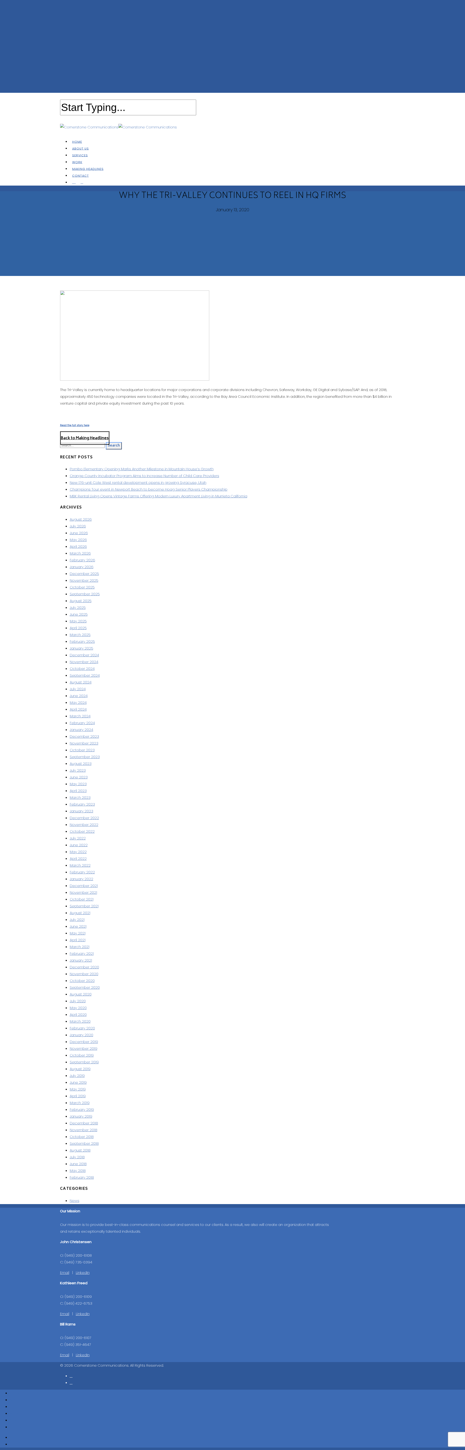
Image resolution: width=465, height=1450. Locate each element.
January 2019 (81, 1116)
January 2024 (81, 729)
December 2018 (84, 1123)
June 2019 (78, 1082)
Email (64, 1272)
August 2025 (81, 600)
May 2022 (78, 851)
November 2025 (84, 580)
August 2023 (81, 763)
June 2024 (79, 695)
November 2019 (83, 1048)
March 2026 (80, 553)
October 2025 (82, 587)
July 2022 (78, 838)
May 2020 (78, 1007)
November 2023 (84, 743)
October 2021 (81, 899)
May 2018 (78, 1170)
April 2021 (77, 939)
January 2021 (81, 960)
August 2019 (80, 1068)
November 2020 (84, 973)
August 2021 (80, 912)
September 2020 (85, 987)
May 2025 (78, 621)
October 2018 (82, 1136)
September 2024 (85, 675)
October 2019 (82, 1055)
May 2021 (77, 933)
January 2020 (81, 1034)
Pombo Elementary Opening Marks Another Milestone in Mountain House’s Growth (142, 468)
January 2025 (81, 648)
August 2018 (80, 1150)
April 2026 (78, 546)
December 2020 (84, 967)
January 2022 (81, 878)
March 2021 (79, 946)
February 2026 (82, 560)
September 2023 (85, 756)
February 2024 (82, 722)
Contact (17, 1426)
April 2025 (78, 627)
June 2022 (79, 844)
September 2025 (85, 593)
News (74, 1200)
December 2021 (84, 885)
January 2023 (81, 811)
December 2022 (84, 817)
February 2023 (82, 804)
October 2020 (82, 980)
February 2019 (82, 1109)
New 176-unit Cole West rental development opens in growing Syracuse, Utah (138, 482)
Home (15, 1392)
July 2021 (77, 919)
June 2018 (78, 1163)
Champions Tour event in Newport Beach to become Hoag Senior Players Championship (148, 489)
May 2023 (78, 783)
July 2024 (78, 688)
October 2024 (82, 668)
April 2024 (78, 709)
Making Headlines (25, 1420)
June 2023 (79, 777)
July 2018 (77, 1157)
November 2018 (83, 1129)
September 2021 (84, 906)
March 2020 (80, 1021)
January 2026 (81, 566)
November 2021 (83, 892)
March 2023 (80, 797)
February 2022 (82, 872)
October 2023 (82, 749)
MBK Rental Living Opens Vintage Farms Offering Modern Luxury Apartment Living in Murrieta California (158, 496)
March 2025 (80, 634)
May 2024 (78, 702)
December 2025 (84, 573)
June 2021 (78, 926)
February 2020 (82, 1028)
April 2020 (78, 1014)
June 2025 (79, 614)
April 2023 (78, 790)
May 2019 (78, 1089)
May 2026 (78, 539)
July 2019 (77, 1075)
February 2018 (82, 1177)
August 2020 (81, 994)
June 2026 (79, 532)
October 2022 (82, 831)
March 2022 (80, 865)
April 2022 (78, 858)
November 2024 (84, 661)
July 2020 (78, 1000)
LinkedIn (83, 1272)
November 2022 (84, 824)
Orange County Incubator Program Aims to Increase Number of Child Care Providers (144, 475)
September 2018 (84, 1143)
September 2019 (84, 1062)
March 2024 (80, 716)
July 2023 (78, 770)
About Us (17, 1399)
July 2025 (78, 607)
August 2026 (81, 519)
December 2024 (84, 655)
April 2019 (78, 1095)
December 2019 (84, 1041)
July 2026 (78, 526)
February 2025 (82, 641)
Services (17, 1406)
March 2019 (80, 1102)
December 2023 (84, 736)
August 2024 (81, 682)
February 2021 (82, 953)
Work (14, 1413)
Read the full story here (74, 425)
